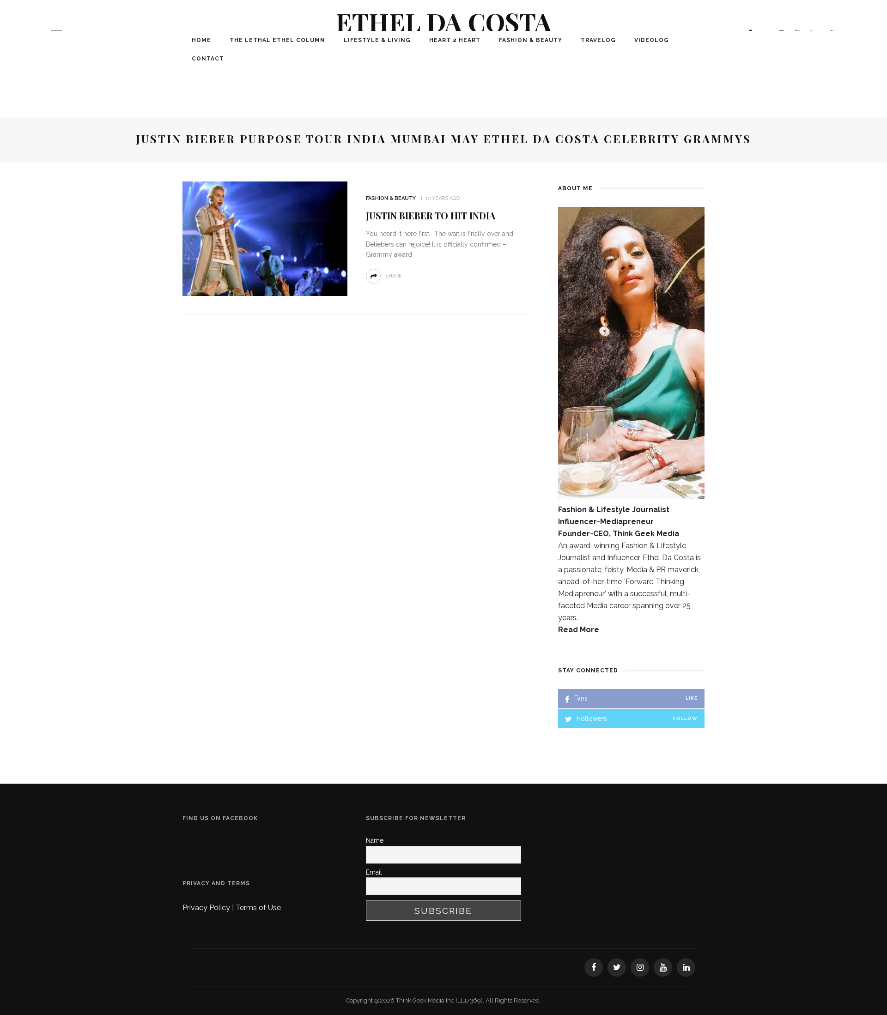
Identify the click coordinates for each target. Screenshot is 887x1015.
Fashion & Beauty (530, 40)
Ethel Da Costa (444, 21)
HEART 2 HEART (454, 40)
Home (201, 40)
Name (374, 840)
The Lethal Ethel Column (277, 40)
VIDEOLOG (651, 40)
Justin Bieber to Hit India (430, 215)
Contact (208, 58)
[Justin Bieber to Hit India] (264, 238)
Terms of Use (258, 907)
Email (374, 872)
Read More (578, 629)
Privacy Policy (207, 907)
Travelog (598, 40)
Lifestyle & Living (377, 40)
